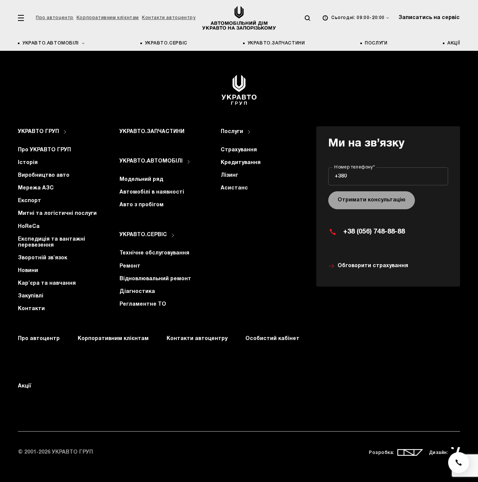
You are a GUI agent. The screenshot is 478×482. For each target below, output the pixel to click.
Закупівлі (30, 296)
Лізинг (229, 175)
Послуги (376, 43)
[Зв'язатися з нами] (458, 462)
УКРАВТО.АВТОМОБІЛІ (151, 161)
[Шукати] (307, 18)
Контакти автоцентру (168, 18)
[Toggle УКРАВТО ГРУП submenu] (65, 132)
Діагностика (137, 291)
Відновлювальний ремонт (155, 278)
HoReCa (29, 226)
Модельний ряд (141, 179)
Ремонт (130, 266)
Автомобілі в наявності (152, 192)
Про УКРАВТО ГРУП (44, 150)
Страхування (239, 150)
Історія (28, 162)
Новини (28, 270)
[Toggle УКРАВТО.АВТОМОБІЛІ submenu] (189, 162)
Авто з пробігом (142, 205)
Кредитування (241, 162)
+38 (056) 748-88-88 (374, 232)
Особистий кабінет (272, 338)
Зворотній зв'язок (42, 258)
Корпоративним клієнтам (108, 18)
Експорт (29, 200)
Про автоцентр (55, 18)
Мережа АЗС (36, 188)
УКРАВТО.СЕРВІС (166, 43)
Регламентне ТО (143, 304)
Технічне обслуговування (154, 253)
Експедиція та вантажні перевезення (51, 242)
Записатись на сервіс (429, 17)
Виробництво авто (43, 175)
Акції (453, 43)
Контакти (31, 308)
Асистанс (234, 188)
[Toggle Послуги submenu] (249, 132)
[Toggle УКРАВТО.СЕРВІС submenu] (173, 235)
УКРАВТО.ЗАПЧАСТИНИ (276, 43)
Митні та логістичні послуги (57, 213)
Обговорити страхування (373, 265)
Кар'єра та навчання (47, 283)
